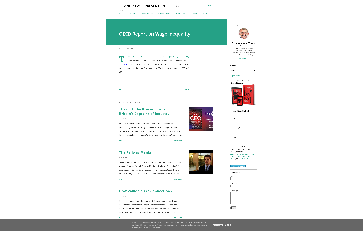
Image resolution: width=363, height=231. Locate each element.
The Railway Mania (135, 152)
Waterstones (245, 158)
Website (121, 13)
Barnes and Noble (246, 154)
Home (205, 13)
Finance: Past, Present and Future (150, 5)
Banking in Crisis (164, 13)
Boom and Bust (147, 13)
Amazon (234, 154)
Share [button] (187, 90)
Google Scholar (181, 13)
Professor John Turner (244, 43)
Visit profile (243, 59)
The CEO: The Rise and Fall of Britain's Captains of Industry (144, 111)
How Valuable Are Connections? (146, 191)
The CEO (133, 13)
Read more (178, 140)
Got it (228, 225)
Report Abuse (235, 76)
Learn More (217, 225)
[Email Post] (120, 90)
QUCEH (194, 13)
